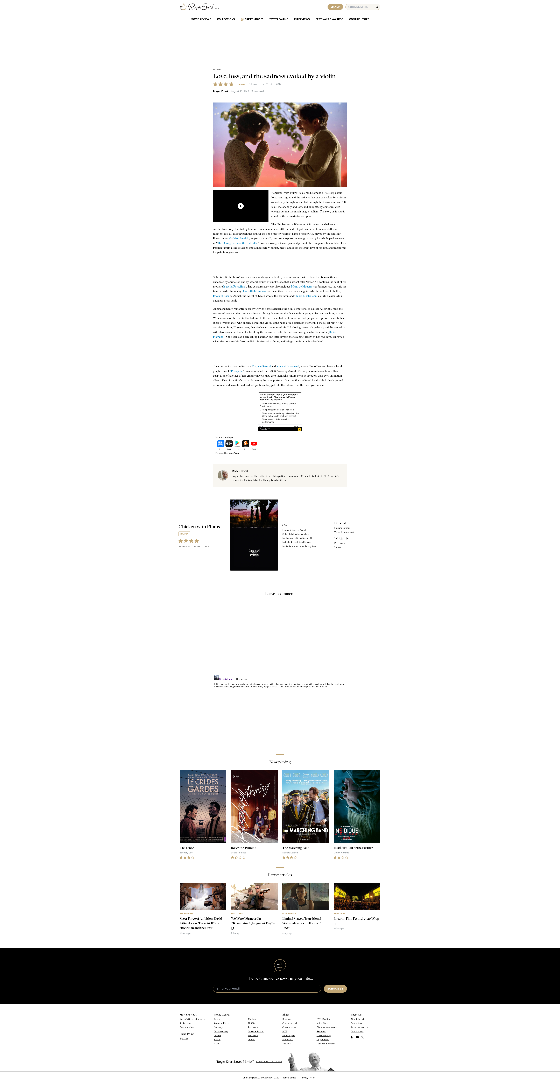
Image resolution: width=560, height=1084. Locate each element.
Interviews (302, 19)
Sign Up (184, 1038)
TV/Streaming (278, 19)
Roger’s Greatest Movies (192, 1019)
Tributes (286, 1043)
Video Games (323, 1023)
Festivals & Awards (329, 19)
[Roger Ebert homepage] (199, 7)
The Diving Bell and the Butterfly (237, 243)
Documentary (221, 1031)
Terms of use (289, 1077)
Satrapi (337, 547)
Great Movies (254, 19)
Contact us (356, 1023)
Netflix (251, 1023)
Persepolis (237, 371)
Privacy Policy (308, 1077)
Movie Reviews (201, 19)
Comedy (218, 1027)
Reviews (217, 69)
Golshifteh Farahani (255, 291)
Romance (253, 1027)
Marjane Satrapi (261, 366)
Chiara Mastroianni (305, 296)
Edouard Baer (221, 296)
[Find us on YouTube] (357, 1037)
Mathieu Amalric (239, 238)
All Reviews (185, 1023)
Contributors (359, 19)
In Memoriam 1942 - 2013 (269, 1061)
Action (217, 1019)
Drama (241, 84)
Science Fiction (256, 1031)
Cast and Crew (187, 1027)
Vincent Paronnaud (287, 366)
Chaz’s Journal (289, 1023)
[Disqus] (280, 710)
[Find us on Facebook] (352, 1037)
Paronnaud (339, 543)
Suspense (253, 1035)
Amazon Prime (221, 1023)
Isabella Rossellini (234, 286)
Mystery (252, 1019)
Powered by (221, 453)
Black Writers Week (327, 1027)
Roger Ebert (220, 91)
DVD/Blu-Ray (323, 1019)
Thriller (251, 1039)
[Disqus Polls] (280, 637)
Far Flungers (288, 1035)
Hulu (216, 1043)
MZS (284, 1031)
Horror (217, 1039)
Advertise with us (359, 1027)
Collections (226, 19)
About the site (358, 1019)
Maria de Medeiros (302, 286)
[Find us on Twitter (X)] (362, 1037)
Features (321, 1031)
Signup (335, 6)
